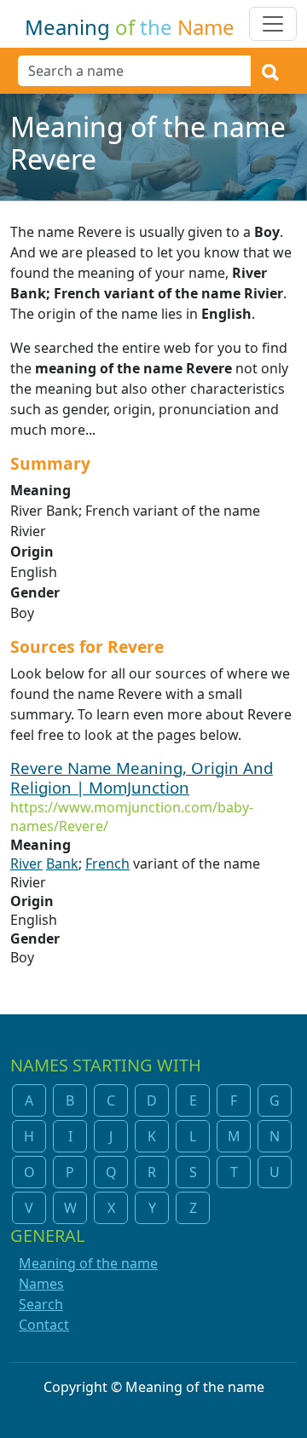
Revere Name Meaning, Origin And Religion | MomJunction (141, 777)
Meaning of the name (88, 1263)
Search (41, 1304)
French (107, 863)
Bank (62, 863)
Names (41, 1283)
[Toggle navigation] (273, 24)
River (26, 863)
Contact (44, 1324)
